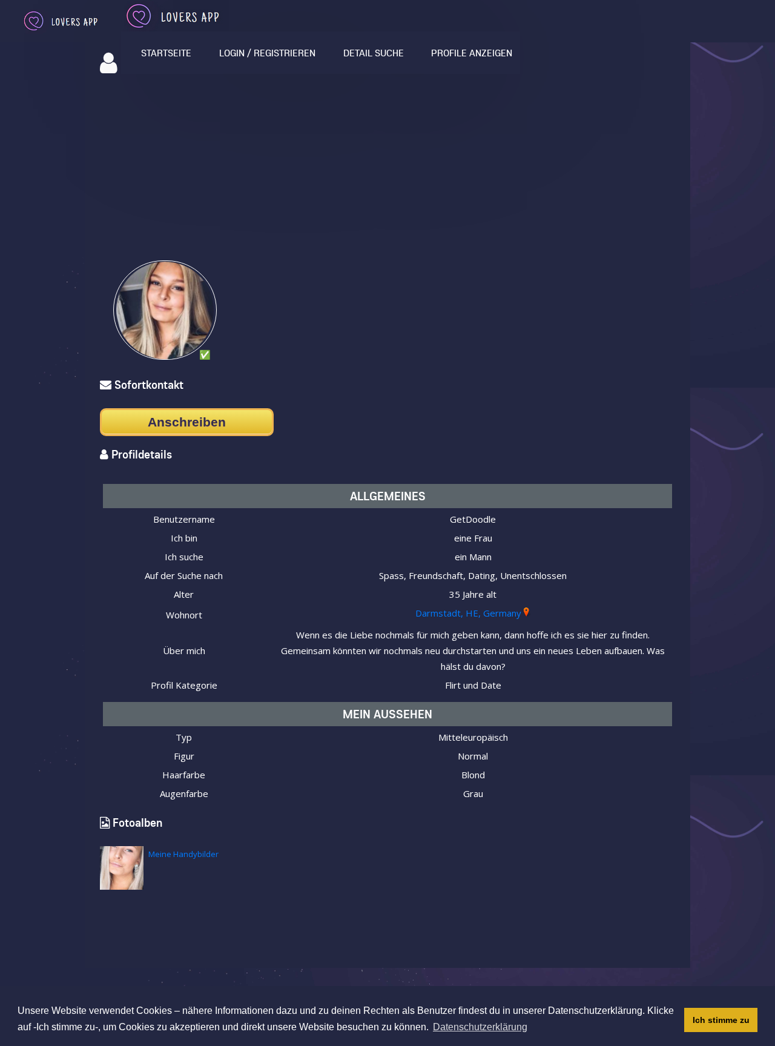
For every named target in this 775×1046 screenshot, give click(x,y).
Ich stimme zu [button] (721, 1020)
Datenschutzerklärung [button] (480, 1027)
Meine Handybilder (183, 854)
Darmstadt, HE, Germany (468, 613)
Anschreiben (187, 422)
